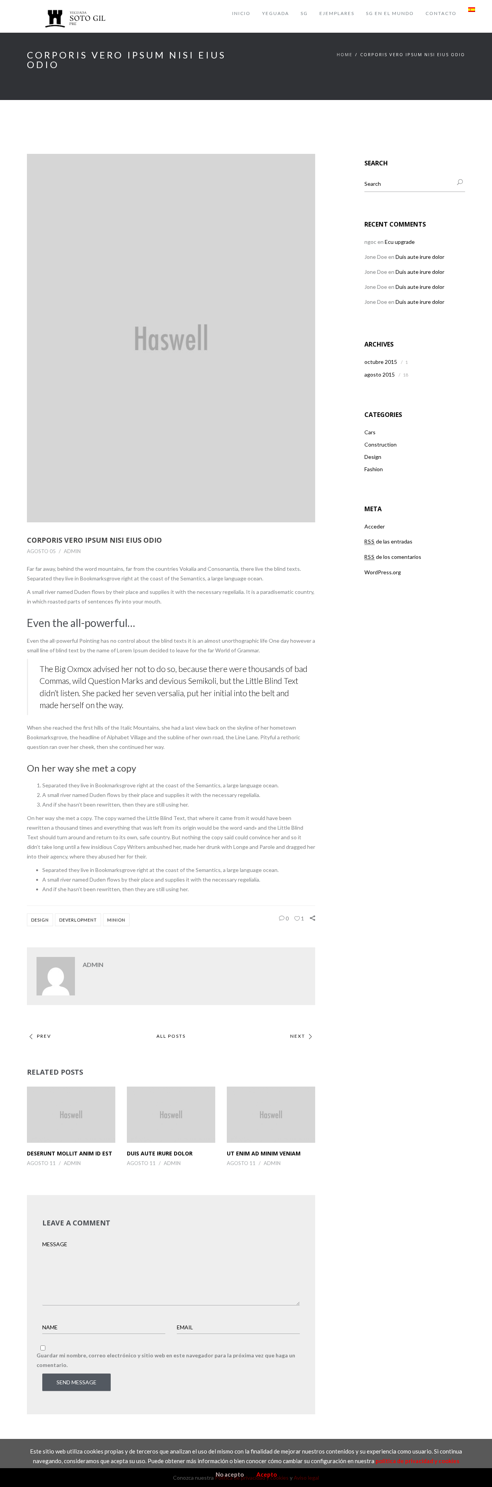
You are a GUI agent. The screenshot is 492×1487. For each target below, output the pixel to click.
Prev (44, 1036)
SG (304, 13)
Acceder (374, 526)
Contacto (441, 13)
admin (72, 551)
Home (344, 54)
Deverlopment (78, 919)
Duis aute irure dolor (160, 1153)
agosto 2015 (379, 374)
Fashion (373, 469)
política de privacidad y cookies (417, 1460)
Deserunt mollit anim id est (69, 1153)
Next (297, 1036)
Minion (116, 919)
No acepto (230, 1474)
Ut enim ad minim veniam (264, 1153)
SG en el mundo (390, 13)
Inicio (241, 13)
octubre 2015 (380, 361)
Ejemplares (336, 13)
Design (40, 919)
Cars (370, 432)
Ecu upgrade (400, 241)
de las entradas (388, 541)
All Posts (171, 1036)
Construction (380, 444)
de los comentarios (392, 556)
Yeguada (275, 13)
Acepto (266, 1474)
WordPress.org (382, 572)
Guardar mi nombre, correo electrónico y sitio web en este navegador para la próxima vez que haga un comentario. (166, 1360)
